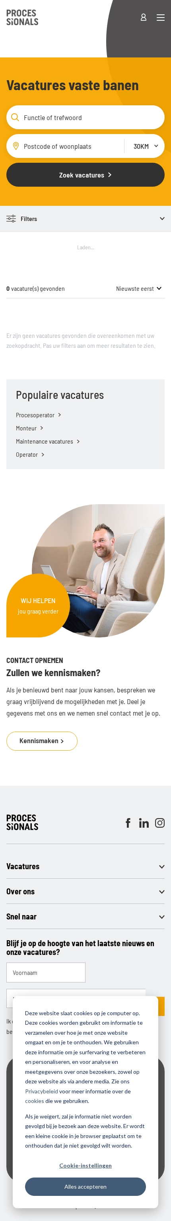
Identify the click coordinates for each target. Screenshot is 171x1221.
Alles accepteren (85, 1186)
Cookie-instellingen (85, 1165)
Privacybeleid (41, 1091)
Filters (29, 218)
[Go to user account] (148, 18)
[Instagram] (160, 823)
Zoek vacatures (81, 174)
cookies (34, 1100)
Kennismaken (39, 740)
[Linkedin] (144, 823)
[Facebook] (128, 823)
